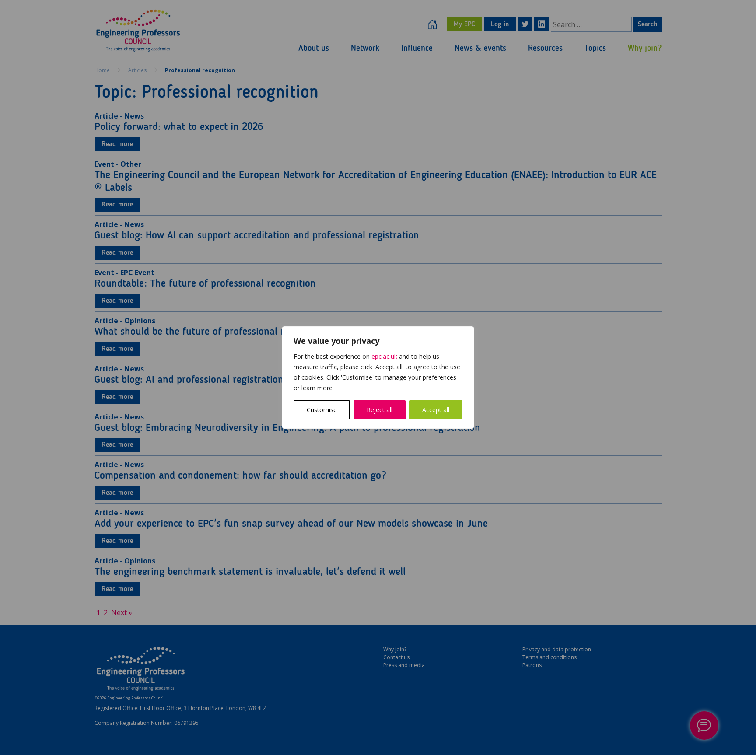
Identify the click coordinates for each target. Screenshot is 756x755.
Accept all (435, 409)
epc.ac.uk (384, 356)
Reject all (379, 409)
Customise (322, 409)
